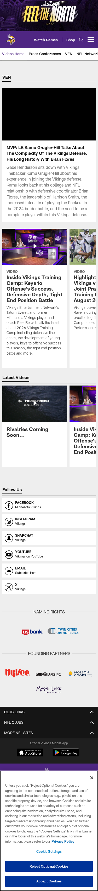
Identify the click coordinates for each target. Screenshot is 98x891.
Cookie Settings (49, 851)
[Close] (91, 778)
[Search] (81, 39)
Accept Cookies (49, 881)
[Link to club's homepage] (10, 37)
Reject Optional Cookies (49, 866)
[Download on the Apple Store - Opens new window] (30, 753)
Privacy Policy (62, 841)
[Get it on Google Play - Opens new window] (66, 755)
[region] (49, 831)
